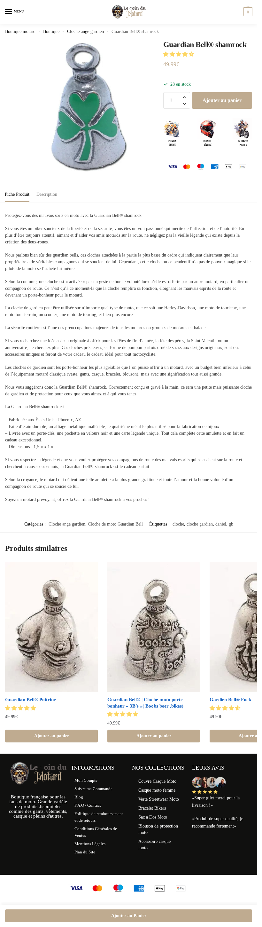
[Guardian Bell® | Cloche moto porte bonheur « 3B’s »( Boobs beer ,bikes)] (153, 627)
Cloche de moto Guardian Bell (115, 524)
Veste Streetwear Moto (158, 799)
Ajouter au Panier (128, 915)
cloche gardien (200, 524)
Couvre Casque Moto (157, 781)
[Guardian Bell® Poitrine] (51, 627)
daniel (220, 524)
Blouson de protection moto (158, 829)
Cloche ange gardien (85, 31)
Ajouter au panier (222, 100)
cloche (178, 524)
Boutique (51, 31)
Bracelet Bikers (152, 808)
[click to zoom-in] (86, 108)
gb (231, 524)
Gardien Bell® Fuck (230, 699)
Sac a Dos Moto (152, 817)
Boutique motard (20, 31)
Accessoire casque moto (154, 844)
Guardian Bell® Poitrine (30, 699)
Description (46, 194)
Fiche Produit (17, 194)
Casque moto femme (156, 790)
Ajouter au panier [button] (51, 735)
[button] (179, 54)
